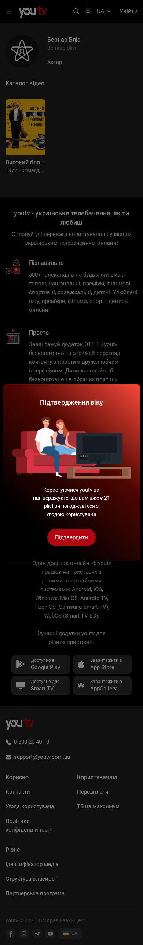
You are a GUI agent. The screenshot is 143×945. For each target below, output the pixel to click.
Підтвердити (71, 537)
